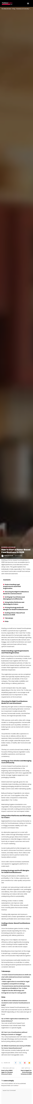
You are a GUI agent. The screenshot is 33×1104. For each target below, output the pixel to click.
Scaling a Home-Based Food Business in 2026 (14, 614)
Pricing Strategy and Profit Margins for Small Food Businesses (15, 608)
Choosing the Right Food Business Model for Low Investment (16, 593)
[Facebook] (15, 1063)
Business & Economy (8, 547)
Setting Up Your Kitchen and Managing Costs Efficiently (14, 598)
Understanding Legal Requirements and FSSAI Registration (12, 586)
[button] (28, 3)
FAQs (7, 621)
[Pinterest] (25, 1063)
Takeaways (9, 618)
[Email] (29, 1063)
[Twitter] (20, 1063)
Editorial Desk (8, 555)
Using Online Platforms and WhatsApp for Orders (13, 603)
